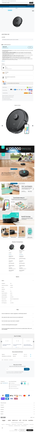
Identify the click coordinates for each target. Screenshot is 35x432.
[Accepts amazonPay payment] (3, 395)
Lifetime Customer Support (14, 388)
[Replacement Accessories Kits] (17, 78)
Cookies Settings (25, 424)
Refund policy (14, 424)
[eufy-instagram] (1, 417)
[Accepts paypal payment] (29, 395)
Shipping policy (8, 424)
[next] (32, 174)
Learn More (21, 254)
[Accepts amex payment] (7, 395)
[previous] (2, 174)
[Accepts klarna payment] (16, 398)
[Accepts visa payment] (11, 398)
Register (26, 369)
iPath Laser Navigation (13, 183)
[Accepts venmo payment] (7, 398)
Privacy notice (19, 424)
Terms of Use (31, 424)
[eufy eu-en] (16, 8)
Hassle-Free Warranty (13, 386)
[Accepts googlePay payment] (20, 395)
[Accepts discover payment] (16, 395)
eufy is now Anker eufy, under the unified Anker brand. (17, 6)
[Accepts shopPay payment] (3, 398)
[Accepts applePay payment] (11, 395)
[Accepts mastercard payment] (25, 395)
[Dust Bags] (17, 73)
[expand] (32, 39)
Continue (31, 2)
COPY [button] (30, 47)
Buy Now (10, 254)
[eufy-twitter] (4, 417)
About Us (3, 424)
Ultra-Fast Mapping (22, 183)
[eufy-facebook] (3, 417)
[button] (32, 8)
